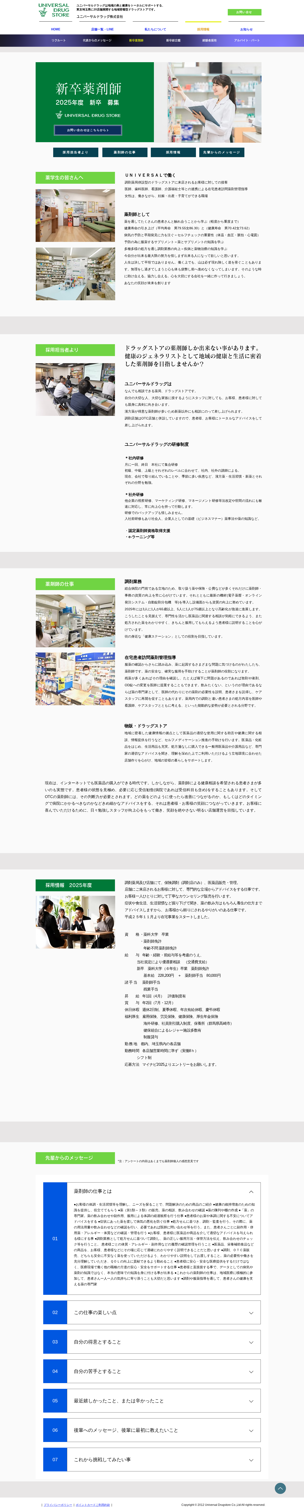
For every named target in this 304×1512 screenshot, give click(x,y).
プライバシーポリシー (58, 1505)
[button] (244, 12)
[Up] (280, 1488)
